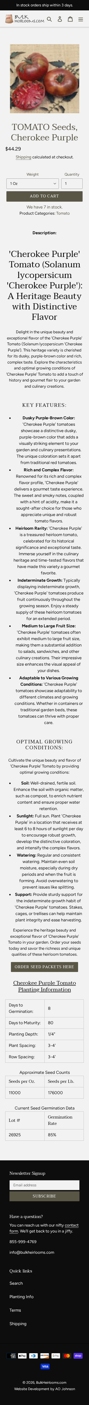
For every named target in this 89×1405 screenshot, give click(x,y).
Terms (15, 1310)
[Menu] (80, 18)
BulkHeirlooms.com (51, 1382)
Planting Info (21, 1296)
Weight (33, 174)
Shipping (23, 157)
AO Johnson (65, 1389)
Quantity (72, 174)
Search (16, 1283)
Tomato (63, 213)
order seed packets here (44, 967)
